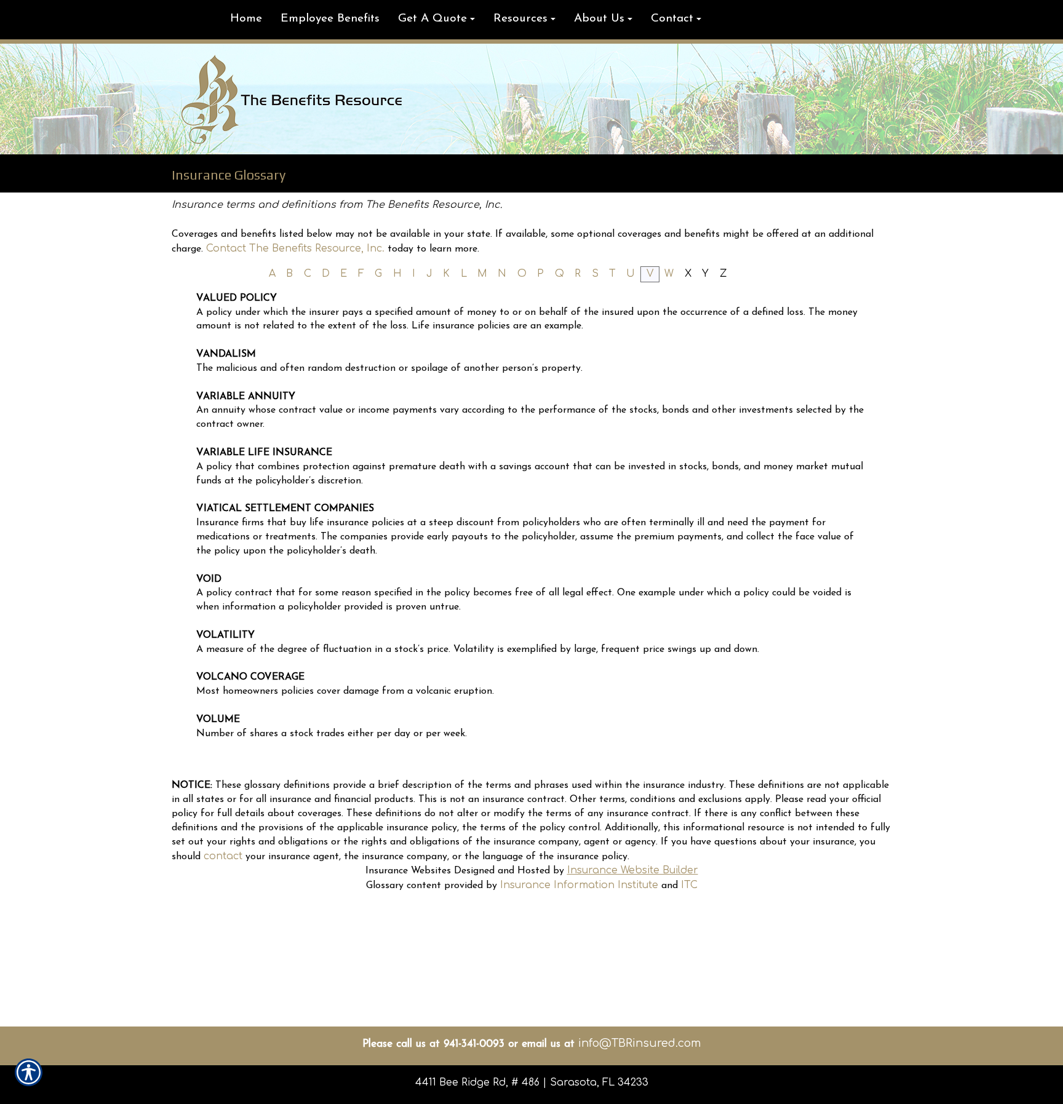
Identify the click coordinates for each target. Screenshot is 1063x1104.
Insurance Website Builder (632, 870)
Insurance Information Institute (579, 885)
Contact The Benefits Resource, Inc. (295, 248)
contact (223, 856)
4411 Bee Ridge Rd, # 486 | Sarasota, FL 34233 (531, 1082)
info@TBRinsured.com (639, 1043)
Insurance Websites (408, 871)
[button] (436, 19)
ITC (689, 885)
